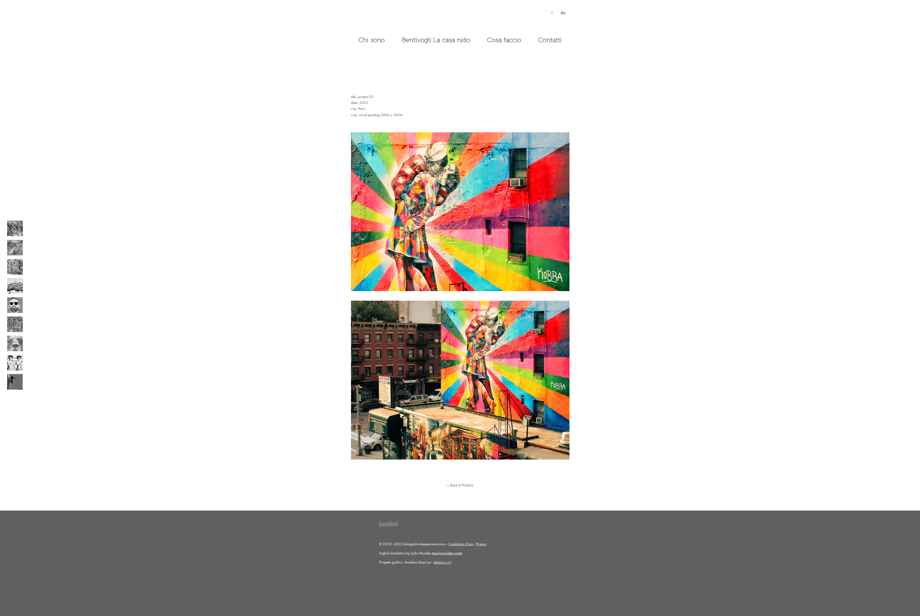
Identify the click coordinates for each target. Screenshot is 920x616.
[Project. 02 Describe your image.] (15, 247)
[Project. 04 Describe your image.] (15, 286)
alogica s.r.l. (443, 562)
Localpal (388, 523)
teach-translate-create (447, 553)
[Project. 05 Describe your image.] (15, 305)
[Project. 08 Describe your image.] (15, 362)
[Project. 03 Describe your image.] (15, 267)
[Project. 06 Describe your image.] (15, 324)
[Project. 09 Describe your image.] (15, 382)
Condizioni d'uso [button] (460, 544)
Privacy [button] (481, 544)
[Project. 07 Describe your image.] (15, 343)
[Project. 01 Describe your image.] (15, 228)
